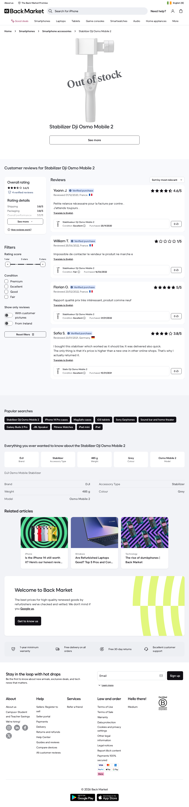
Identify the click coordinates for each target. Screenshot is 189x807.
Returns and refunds (48, 732)
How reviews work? (21, 229)
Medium (133, 706)
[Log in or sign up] (172, 11)
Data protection (106, 722)
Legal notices (105, 745)
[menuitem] (42, 21)
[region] (94, 543)
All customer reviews (48, 752)
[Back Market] (24, 11)
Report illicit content (109, 750)
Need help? (158, 11)
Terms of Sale (105, 712)
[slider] (7, 264)
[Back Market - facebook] (25, 728)
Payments (42, 721)
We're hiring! (13, 721)
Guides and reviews (47, 742)
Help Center (43, 737)
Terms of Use (105, 706)
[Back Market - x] (9, 736)
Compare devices (46, 747)
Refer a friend (75, 706)
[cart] (181, 11)
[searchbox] (100, 11)
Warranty (102, 717)
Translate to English (63, 213)
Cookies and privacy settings (109, 728)
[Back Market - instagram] (9, 728)
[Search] (50, 11)
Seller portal (43, 716)
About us (11, 706)
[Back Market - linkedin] (17, 728)
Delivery (41, 726)
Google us (27, 608)
